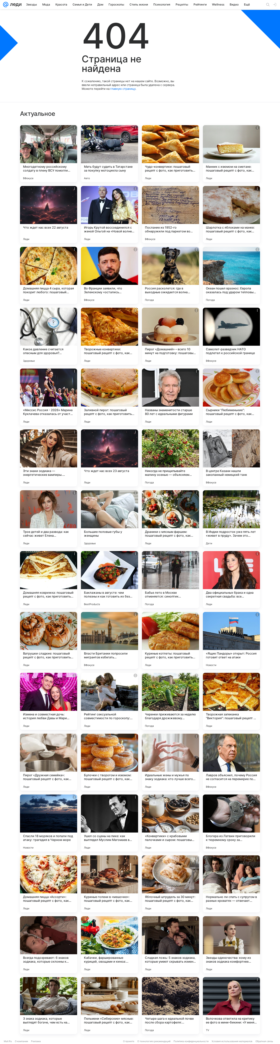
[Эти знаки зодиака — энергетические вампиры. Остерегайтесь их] (48, 457)
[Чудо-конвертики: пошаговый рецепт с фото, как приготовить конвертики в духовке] (170, 153)
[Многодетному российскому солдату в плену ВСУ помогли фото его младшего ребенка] (48, 153)
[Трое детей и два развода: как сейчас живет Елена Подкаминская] (48, 518)
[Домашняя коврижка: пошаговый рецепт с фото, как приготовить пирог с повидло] (48, 579)
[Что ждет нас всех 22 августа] (48, 214)
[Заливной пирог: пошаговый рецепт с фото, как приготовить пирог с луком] (109, 397)
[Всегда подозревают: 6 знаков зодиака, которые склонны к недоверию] (48, 944)
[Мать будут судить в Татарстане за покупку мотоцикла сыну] (109, 153)
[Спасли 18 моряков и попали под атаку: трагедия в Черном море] (48, 823)
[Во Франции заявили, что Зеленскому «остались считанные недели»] (109, 275)
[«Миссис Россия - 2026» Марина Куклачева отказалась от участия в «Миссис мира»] (48, 397)
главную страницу (122, 89)
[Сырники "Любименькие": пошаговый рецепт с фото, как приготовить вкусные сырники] (231, 397)
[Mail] (5, 4)
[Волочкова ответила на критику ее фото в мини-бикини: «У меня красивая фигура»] (231, 1005)
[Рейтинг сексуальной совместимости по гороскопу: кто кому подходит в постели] (109, 701)
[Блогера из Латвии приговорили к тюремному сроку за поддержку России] (231, 823)
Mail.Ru (8, 1041)
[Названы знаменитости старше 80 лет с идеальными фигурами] (170, 397)
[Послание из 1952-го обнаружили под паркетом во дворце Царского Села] (170, 214)
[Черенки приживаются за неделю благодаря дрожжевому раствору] (170, 701)
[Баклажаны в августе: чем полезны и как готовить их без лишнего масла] (109, 579)
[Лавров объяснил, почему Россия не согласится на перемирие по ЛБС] (231, 762)
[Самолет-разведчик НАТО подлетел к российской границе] (231, 336)
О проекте (128, 1041)
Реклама (36, 1041)
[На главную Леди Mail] (15, 4)
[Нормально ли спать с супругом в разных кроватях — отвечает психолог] (231, 883)
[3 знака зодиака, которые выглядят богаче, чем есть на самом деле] (48, 1005)
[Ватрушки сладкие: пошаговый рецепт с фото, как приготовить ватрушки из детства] (48, 640)
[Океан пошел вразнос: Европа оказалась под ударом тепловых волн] (231, 275)
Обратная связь (264, 1041)
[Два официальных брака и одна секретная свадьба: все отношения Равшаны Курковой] (231, 579)
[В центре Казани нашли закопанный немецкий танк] (231, 457)
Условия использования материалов (232, 1041)
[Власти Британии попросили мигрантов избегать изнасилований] (109, 640)
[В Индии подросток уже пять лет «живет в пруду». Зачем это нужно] (231, 518)
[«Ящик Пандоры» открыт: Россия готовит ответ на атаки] (231, 640)
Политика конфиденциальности (191, 1041)
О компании (21, 1041)
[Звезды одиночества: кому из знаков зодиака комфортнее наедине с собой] (231, 944)
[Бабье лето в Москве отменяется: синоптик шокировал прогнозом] (170, 579)
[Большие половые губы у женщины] (109, 518)
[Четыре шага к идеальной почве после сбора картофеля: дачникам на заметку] (170, 1005)
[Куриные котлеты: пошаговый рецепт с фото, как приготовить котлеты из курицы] (170, 640)
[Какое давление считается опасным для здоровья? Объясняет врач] (48, 336)
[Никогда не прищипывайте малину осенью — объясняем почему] (170, 457)
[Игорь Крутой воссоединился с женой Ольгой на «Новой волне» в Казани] (109, 214)
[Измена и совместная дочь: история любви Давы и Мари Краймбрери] (48, 701)
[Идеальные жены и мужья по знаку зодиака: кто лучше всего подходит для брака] (170, 762)
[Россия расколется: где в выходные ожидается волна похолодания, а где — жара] (170, 275)
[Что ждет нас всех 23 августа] (109, 457)
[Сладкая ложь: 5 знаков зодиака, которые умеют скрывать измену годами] (170, 944)
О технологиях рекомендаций (153, 1041)
